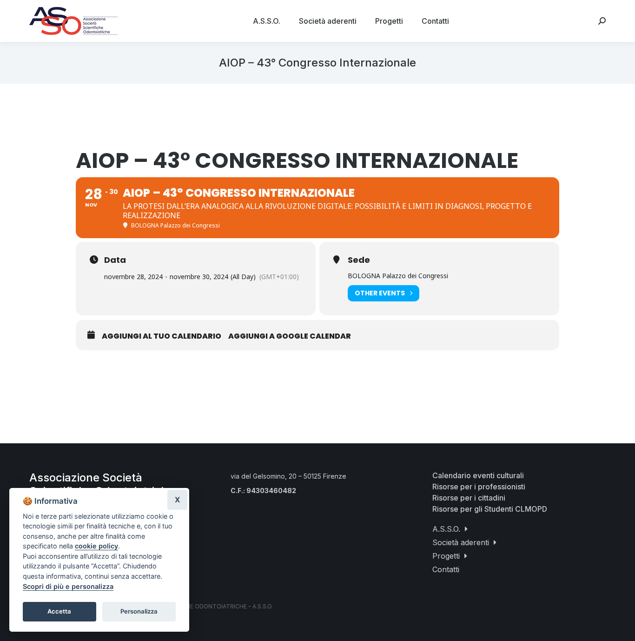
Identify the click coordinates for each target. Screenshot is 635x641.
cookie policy (96, 546)
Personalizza (139, 611)
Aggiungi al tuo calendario (161, 336)
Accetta (59, 611)
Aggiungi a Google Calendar (289, 336)
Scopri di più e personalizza (68, 586)
